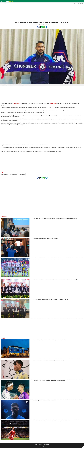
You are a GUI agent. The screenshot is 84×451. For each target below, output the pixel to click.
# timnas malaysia (13, 174)
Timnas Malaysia (16, 103)
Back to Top (42, 446)
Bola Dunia (3, 3)
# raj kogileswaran (4, 174)
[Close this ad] (83, 447)
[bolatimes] (9, 1)
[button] (1, 1)
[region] (42, 13)
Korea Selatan (52, 103)
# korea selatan (22, 174)
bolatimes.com (40, 444)
